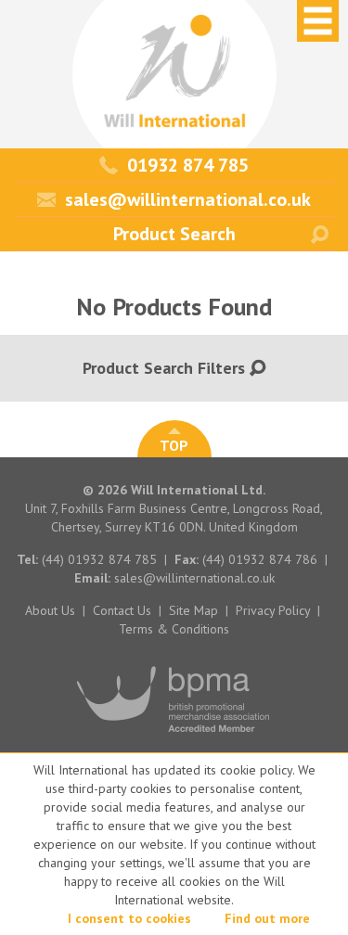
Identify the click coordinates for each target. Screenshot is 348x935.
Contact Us (122, 610)
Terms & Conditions (174, 629)
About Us (50, 610)
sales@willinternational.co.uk (188, 199)
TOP (174, 445)
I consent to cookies (129, 918)
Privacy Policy (273, 610)
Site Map (193, 610)
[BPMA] (174, 741)
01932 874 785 (188, 165)
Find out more (267, 918)
